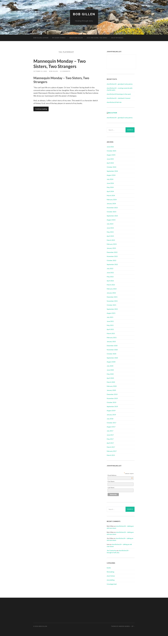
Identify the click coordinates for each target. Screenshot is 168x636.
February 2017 (112, 451)
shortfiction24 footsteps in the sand (119, 94)
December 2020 (112, 345)
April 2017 (110, 443)
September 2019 (112, 406)
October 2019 (111, 402)
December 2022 (112, 252)
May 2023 (110, 232)
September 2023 (112, 216)
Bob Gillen (84, 14)
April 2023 (110, 236)
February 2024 (112, 199)
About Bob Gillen (76, 38)
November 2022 (112, 256)
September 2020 (112, 358)
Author (114, 113)
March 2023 (111, 240)
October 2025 (111, 151)
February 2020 (112, 386)
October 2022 (111, 260)
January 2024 (111, 203)
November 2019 (112, 398)
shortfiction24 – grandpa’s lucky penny (120, 84)
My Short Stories (58, 38)
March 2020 (111, 382)
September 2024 (112, 171)
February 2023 (112, 244)
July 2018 (110, 419)
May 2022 (110, 277)
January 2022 (111, 293)
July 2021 (110, 317)
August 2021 (111, 313)
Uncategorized (112, 584)
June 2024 (110, 183)
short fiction (111, 576)
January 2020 (111, 390)
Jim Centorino (111, 550)
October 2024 (111, 167)
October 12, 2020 (40, 71)
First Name (111, 481)
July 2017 (110, 431)
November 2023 (112, 207)
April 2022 (110, 281)
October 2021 (111, 305)
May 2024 (110, 187)
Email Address (120, 475)
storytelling (110, 580)
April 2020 (110, 378)
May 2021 (110, 325)
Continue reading (41, 109)
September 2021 (112, 309)
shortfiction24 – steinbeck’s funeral (118, 98)
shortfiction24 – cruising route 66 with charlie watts (119, 89)
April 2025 (110, 163)
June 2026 (110, 147)
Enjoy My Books (117, 38)
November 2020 (112, 350)
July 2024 (110, 179)
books (109, 568)
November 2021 (112, 301)
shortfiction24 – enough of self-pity (118, 551)
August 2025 (111, 155)
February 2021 (112, 337)
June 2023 (110, 228)
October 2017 (111, 423)
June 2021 (110, 321)
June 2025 (110, 159)
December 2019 (112, 394)
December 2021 (112, 297)
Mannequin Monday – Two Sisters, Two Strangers (59, 63)
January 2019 (111, 414)
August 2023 (111, 220)
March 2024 (111, 195)
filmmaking (110, 572)
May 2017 (110, 439)
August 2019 (111, 410)
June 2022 (110, 272)
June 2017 (110, 435)
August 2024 (111, 175)
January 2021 (111, 341)
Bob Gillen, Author (40, 38)
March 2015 (111, 455)
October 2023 (111, 212)
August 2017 (111, 427)
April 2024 (110, 191)
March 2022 (111, 285)
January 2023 (111, 248)
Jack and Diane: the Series (97, 38)
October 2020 (111, 354)
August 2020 (111, 362)
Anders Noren (124, 626)
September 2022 (112, 264)
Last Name (111, 487)
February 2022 (112, 289)
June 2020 (110, 370)
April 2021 (110, 329)
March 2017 (111, 447)
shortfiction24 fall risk (114, 102)
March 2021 (111, 333)
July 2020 (110, 366)
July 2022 (110, 268)
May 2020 (110, 374)
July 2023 (110, 224)
